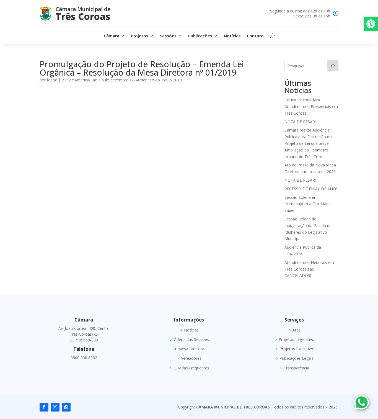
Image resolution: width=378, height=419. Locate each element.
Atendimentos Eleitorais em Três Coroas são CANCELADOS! (309, 269)
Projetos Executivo (296, 348)
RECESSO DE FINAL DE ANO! (310, 188)
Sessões (168, 36)
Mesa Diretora (191, 348)
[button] (371, 24)
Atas (296, 330)
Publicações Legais (296, 358)
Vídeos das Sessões (191, 339)
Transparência (296, 368)
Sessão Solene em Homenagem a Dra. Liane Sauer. (307, 204)
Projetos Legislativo (296, 339)
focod (52, 80)
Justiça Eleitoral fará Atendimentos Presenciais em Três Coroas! (311, 106)
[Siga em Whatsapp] (66, 407)
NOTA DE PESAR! (300, 121)
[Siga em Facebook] (44, 407)
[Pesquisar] (332, 65)
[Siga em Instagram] (55, 407)
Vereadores (191, 358)
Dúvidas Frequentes (191, 368)
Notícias (232, 36)
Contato (255, 36)
